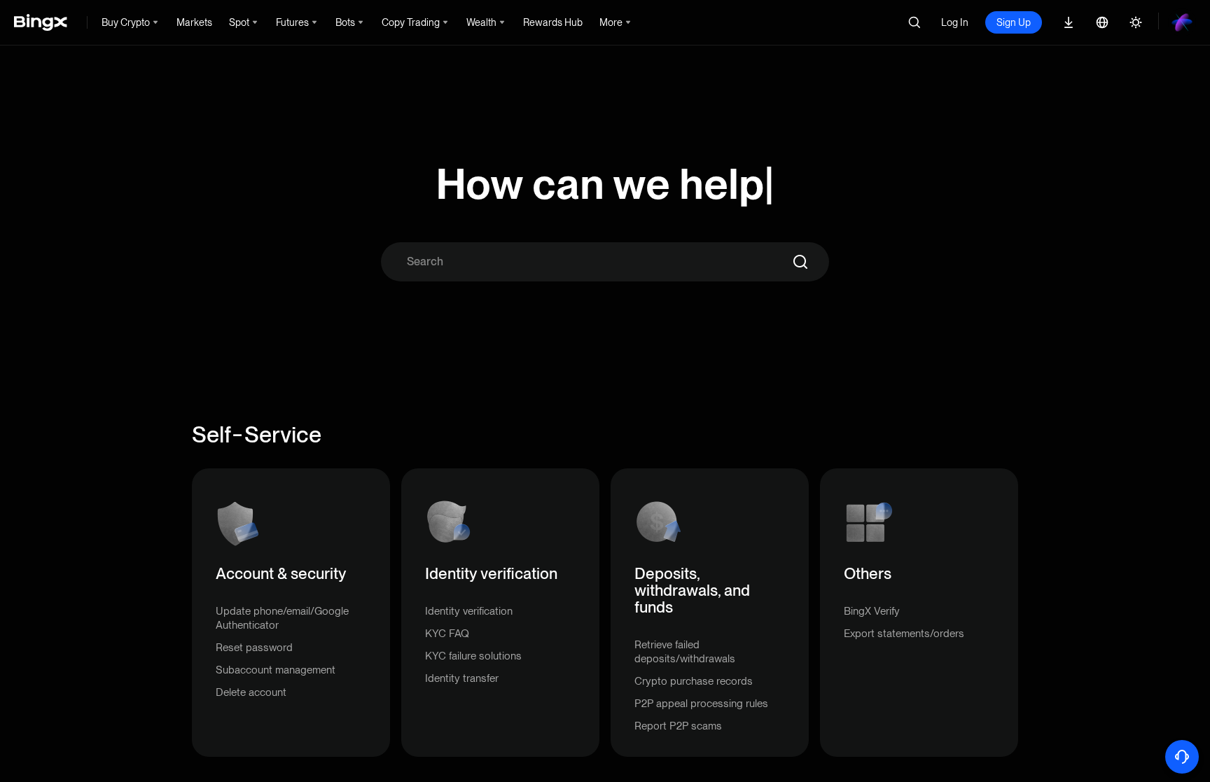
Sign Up (1013, 22)
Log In (954, 22)
